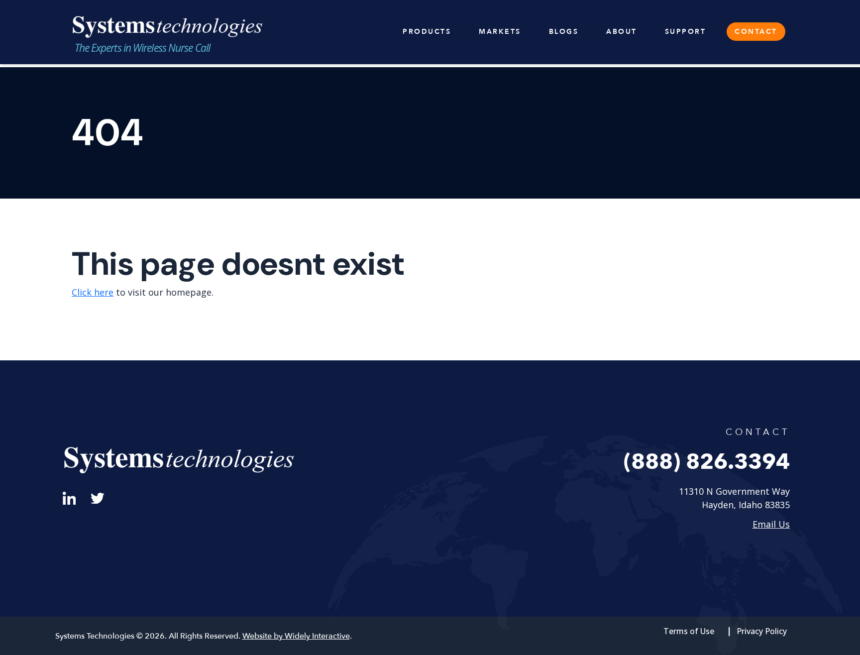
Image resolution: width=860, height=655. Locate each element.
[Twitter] (98, 497)
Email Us (771, 524)
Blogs (564, 31)
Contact (756, 31)
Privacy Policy (762, 631)
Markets (500, 31)
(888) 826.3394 (707, 462)
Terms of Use (688, 631)
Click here (92, 292)
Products (427, 31)
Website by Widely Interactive (296, 636)
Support (685, 31)
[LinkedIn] (69, 497)
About (621, 31)
